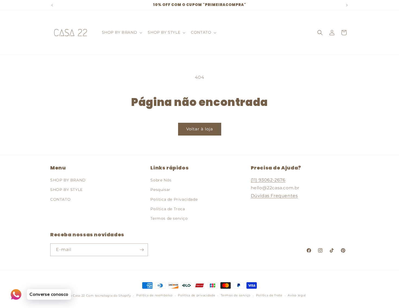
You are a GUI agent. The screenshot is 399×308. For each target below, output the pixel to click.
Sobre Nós (160, 180)
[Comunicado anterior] (52, 5)
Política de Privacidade (174, 199)
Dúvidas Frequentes (274, 195)
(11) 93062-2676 (268, 180)
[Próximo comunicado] (347, 5)
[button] (122, 32)
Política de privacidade (196, 295)
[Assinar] (142, 249)
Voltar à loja (199, 128)
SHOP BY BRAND (68, 180)
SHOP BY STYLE (66, 189)
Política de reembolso (154, 295)
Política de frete (269, 295)
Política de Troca (167, 208)
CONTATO (60, 199)
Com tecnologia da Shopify (108, 295)
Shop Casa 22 (74, 295)
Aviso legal (297, 295)
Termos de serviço (169, 218)
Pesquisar (160, 189)
